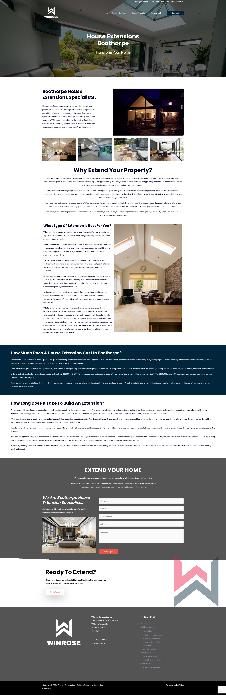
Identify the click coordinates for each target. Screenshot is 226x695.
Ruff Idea (180, 685)
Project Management (153, 635)
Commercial (156, 13)
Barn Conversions (150, 656)
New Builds (147, 631)
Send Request (108, 552)
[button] (175, 13)
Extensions (147, 645)
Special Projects (138, 13)
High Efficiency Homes (152, 660)
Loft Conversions (150, 649)
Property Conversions (151, 638)
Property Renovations (151, 642)
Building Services (119, 13)
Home (105, 13)
